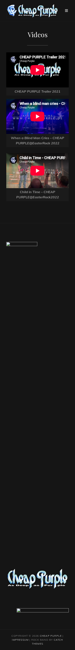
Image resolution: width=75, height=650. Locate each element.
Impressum (20, 639)
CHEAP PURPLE (51, 635)
